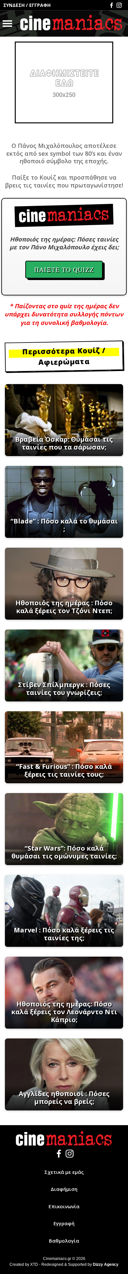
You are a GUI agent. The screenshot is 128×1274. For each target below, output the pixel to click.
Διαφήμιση (64, 1189)
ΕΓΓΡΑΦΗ (40, 5)
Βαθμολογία (64, 1240)
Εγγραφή (64, 1223)
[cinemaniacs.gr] (71, 23)
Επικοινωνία (64, 1206)
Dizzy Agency (105, 1264)
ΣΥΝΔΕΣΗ (14, 5)
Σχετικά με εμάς (64, 1172)
